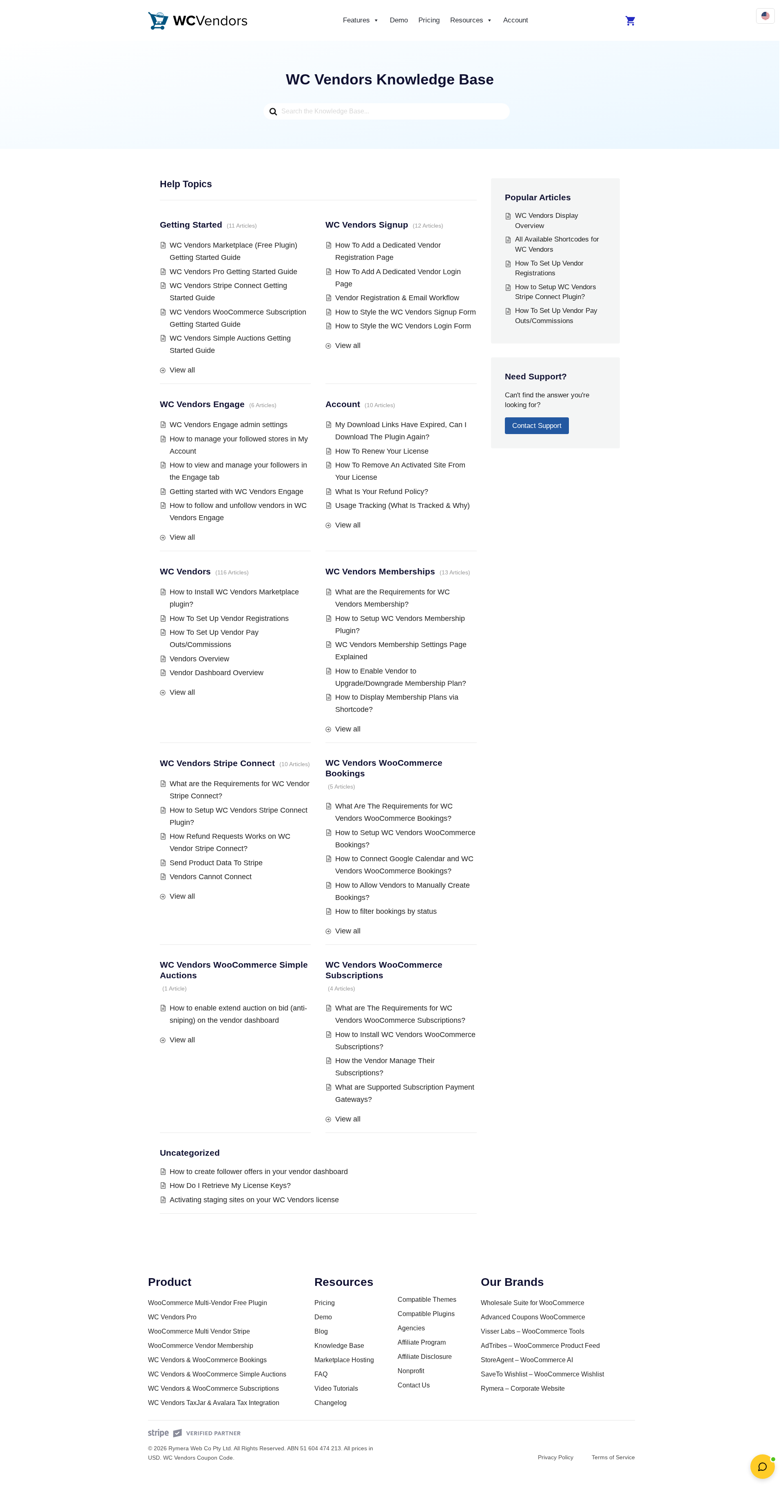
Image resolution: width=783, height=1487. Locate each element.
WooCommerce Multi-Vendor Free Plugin (207, 1302)
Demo (399, 20)
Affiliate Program (422, 1342)
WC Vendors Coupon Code (198, 1457)
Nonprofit (411, 1370)
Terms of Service (613, 1457)
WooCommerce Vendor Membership (200, 1345)
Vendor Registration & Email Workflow (397, 298)
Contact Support (537, 426)
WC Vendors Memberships (380, 571)
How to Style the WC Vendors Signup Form (405, 312)
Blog (321, 1331)
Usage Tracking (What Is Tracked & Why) (402, 505)
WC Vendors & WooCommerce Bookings (207, 1359)
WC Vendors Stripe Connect (217, 763)
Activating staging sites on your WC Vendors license (254, 1200)
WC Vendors (185, 571)
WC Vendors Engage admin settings (229, 425)
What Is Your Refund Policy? (381, 492)
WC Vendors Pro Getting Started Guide (233, 272)
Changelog (330, 1402)
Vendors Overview (199, 659)
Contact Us (414, 1385)
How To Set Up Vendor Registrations (229, 618)
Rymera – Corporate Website (523, 1388)
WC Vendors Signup (366, 224)
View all (182, 370)
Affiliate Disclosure (425, 1356)
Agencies (411, 1328)
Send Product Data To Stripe (216, 863)
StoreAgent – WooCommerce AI (527, 1359)
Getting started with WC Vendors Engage (236, 492)
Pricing (429, 20)
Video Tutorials (336, 1388)
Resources (466, 20)
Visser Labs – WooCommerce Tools (532, 1331)
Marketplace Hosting (344, 1359)
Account (515, 20)
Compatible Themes (427, 1299)
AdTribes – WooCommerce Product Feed (540, 1345)
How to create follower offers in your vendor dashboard (259, 1172)
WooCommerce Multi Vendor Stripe (199, 1331)
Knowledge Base (339, 1345)
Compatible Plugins (426, 1313)
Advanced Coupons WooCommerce (533, 1317)
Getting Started (191, 224)
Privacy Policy (555, 1457)
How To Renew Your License (382, 451)
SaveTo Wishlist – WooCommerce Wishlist (542, 1374)
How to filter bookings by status (386, 911)
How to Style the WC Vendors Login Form (403, 326)
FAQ (320, 1374)
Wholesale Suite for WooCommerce (532, 1302)
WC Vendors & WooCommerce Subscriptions (213, 1388)
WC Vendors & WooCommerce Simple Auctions (217, 1374)
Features (356, 20)
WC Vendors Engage (202, 404)
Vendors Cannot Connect (211, 877)
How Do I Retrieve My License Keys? (230, 1185)
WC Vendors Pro (172, 1317)
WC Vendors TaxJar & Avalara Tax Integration (213, 1402)
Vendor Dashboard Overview (216, 673)
